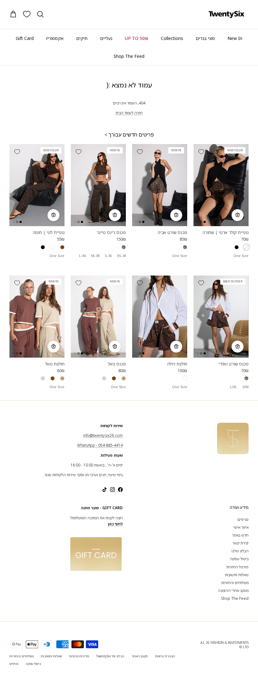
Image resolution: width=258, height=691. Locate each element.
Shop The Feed (129, 56)
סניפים (243, 519)
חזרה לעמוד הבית (129, 112)
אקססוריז (55, 38)
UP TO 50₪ (136, 38)
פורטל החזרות (237, 567)
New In (234, 38)
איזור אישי (241, 527)
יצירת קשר (241, 543)
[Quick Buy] (238, 215)
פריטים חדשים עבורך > (129, 135)
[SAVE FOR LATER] (201, 151)
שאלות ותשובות (237, 574)
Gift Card (25, 38)
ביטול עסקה (239, 558)
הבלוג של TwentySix (110, 656)
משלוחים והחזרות (235, 582)
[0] (26, 14)
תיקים (81, 38)
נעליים (106, 38)
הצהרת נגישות (165, 656)
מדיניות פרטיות (79, 656)
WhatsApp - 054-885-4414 (100, 445)
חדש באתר (240, 535)
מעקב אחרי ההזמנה (233, 590)
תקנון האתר (140, 656)
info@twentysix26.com (103, 435)
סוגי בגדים (205, 38)
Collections (172, 38)
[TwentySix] (227, 14)
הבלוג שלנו (240, 551)
